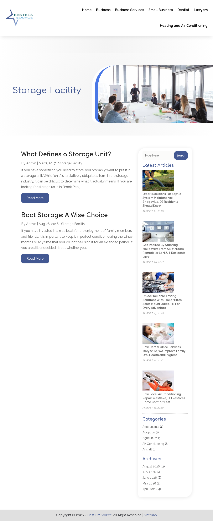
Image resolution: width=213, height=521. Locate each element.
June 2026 (149, 477)
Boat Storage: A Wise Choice (64, 215)
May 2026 (149, 483)
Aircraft (147, 449)
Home (87, 10)
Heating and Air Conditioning (184, 26)
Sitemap (150, 515)
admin (31, 163)
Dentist (183, 10)
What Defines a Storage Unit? (66, 154)
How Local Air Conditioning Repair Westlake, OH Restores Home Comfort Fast (163, 398)
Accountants (150, 426)
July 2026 (149, 472)
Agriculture (149, 438)
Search (181, 155)
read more (35, 198)
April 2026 (149, 489)
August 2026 (151, 466)
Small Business (161, 10)
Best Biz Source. (99, 515)
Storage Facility (70, 163)
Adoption (148, 432)
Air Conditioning (153, 443)
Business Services (129, 10)
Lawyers (201, 10)
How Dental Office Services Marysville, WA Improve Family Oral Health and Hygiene (164, 351)
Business (103, 10)
